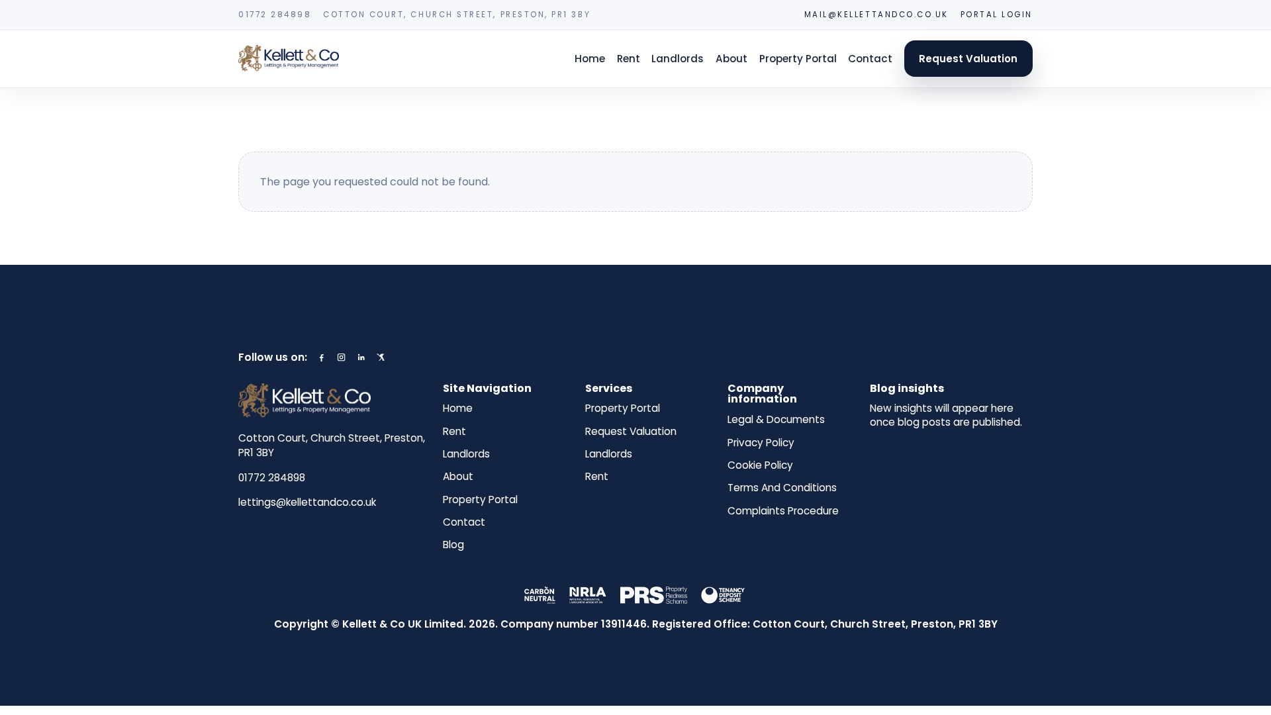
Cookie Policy (760, 465)
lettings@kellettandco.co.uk (307, 502)
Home (590, 59)
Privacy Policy (761, 443)
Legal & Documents (776, 419)
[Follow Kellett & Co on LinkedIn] (361, 357)
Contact (870, 59)
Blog (453, 544)
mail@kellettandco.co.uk (876, 14)
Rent (628, 59)
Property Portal (798, 59)
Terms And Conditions (782, 488)
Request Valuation (968, 59)
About (731, 59)
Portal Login (997, 14)
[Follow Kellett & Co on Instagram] (341, 357)
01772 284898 (274, 14)
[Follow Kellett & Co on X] (380, 357)
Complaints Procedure (783, 511)
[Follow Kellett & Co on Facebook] (321, 357)
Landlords (677, 59)
